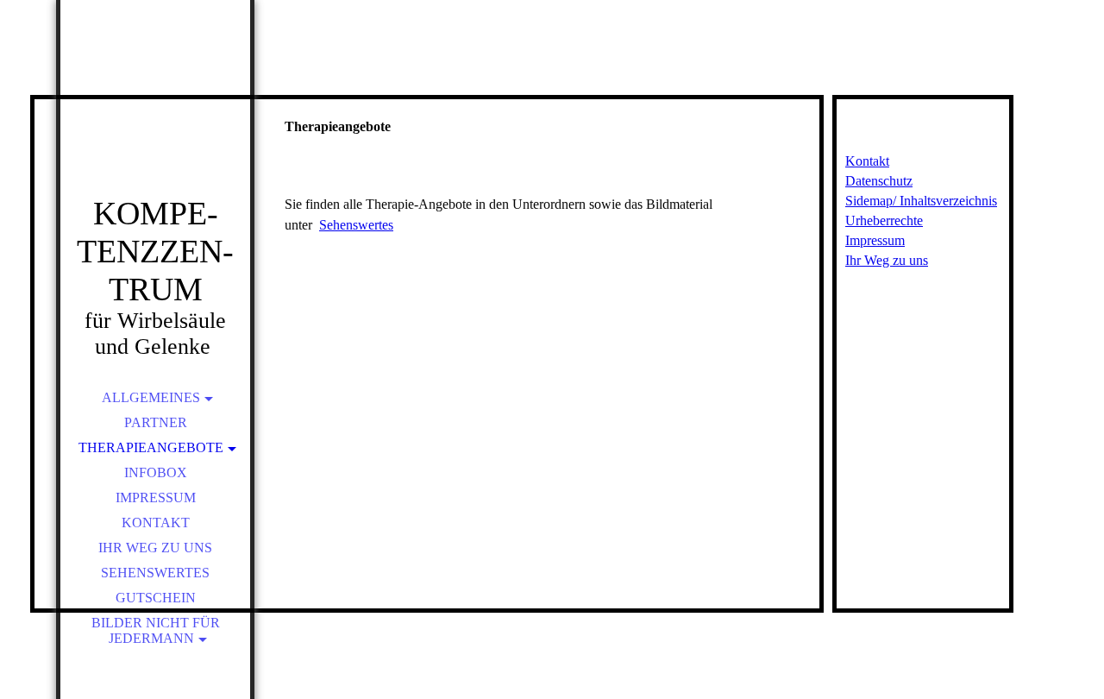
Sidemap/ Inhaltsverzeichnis (921, 200)
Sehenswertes (155, 572)
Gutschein (156, 597)
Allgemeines (151, 397)
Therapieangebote (150, 447)
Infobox (155, 472)
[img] (155, 121)
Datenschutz (879, 180)
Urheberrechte (884, 220)
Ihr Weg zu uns (155, 547)
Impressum (156, 497)
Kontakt (156, 522)
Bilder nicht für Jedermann (155, 630)
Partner (155, 422)
